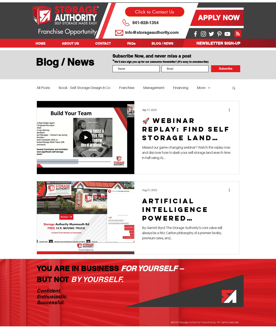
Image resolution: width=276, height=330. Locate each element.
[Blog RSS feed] (237, 33)
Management (153, 88)
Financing (180, 88)
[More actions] (230, 109)
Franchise (127, 88)
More (201, 88)
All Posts (43, 88)
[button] (75, 43)
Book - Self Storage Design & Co (84, 88)
